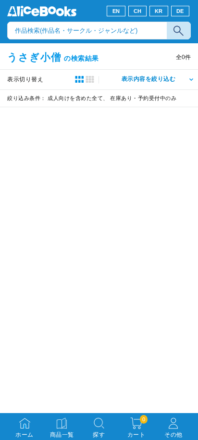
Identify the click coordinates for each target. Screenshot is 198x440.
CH (138, 11)
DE (180, 11)
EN (116, 11)
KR (159, 11)
